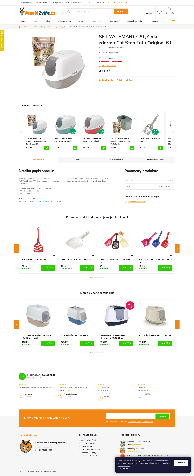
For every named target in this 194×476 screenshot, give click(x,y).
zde (168, 463)
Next (177, 248)
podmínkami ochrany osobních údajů (140, 422)
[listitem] (37, 131)
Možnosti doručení (109, 66)
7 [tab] (103, 277)
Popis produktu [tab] (38, 160)
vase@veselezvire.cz (45, 447)
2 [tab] (93, 277)
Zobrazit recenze (44, 378)
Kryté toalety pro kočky (137, 201)
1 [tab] (90, 277)
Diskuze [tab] (77, 160)
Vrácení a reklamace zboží (73, 3)
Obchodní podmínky (88, 453)
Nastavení (124, 468)
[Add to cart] (46, 148)
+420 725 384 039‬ (44, 450)
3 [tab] (95, 277)
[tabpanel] (38, 248)
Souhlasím (181, 462)
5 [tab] (99, 277)
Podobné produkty (154, 160)
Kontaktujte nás (56, 3)
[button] (21, 131)
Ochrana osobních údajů (90, 456)
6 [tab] (101, 277)
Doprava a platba (41, 3)
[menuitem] (25, 21)
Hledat (120, 11)
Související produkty (115, 160)
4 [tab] (97, 277)
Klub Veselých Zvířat (25, 3)
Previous (16, 248)
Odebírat (162, 416)
